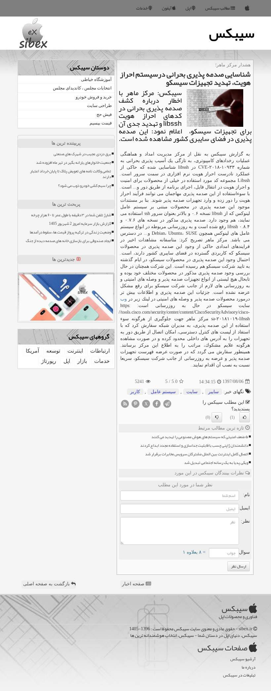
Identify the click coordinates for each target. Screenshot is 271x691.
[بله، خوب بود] (244, 417)
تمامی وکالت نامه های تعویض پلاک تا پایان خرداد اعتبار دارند (70, 174)
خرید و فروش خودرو (94, 96)
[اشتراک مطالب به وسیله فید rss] (125, 403)
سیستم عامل (163, 391)
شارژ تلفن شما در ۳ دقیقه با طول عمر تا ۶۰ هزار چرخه (71, 215)
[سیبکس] (247, 8)
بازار (82, 361)
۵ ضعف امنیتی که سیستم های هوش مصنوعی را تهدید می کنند (199, 437)
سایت (192, 391)
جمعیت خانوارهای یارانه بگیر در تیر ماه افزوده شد (73, 162)
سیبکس (231, 33)
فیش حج (104, 114)
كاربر (135, 391)
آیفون (167, 8)
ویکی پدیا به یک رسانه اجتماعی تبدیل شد (216, 462)
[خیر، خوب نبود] (217, 417)
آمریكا (32, 351)
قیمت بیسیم (101, 123)
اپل (188, 8)
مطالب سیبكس (218, 8)
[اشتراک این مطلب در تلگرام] (167, 403)
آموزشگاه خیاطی (96, 79)
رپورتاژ (48, 361)
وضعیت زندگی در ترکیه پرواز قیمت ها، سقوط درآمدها (70, 232)
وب (123, 298)
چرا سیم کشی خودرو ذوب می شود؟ (84, 186)
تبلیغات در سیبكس (239, 675)
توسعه (53, 351)
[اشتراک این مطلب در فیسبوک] (156, 403)
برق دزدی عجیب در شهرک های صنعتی (82, 154)
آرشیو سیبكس (242, 659)
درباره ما (248, 667)
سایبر (213, 391)
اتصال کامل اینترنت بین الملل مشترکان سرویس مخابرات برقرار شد (196, 454)
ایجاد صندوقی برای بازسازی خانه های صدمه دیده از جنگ (68, 241)
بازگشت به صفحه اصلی (47, 583)
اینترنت (75, 351)
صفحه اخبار (134, 583)
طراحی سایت (99, 105)
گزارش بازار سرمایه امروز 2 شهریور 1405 (80, 223)
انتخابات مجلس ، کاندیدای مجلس (82, 88)
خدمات (142, 8)
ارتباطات (100, 351)
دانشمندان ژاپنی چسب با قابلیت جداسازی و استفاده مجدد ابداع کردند (194, 445)
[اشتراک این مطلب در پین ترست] (135, 403)
